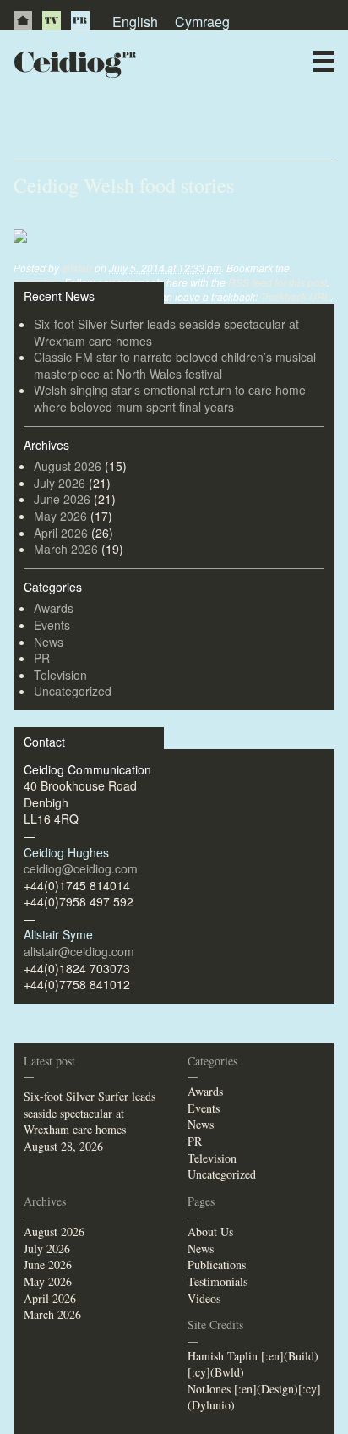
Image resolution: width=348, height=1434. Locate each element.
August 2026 (67, 465)
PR (80, 20)
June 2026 (62, 498)
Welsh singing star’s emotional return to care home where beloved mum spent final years (170, 398)
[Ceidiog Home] (23, 20)
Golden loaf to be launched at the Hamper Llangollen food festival (150, 125)
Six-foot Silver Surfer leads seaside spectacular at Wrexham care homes (166, 332)
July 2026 (59, 482)
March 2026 (66, 548)
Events (52, 624)
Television (60, 674)
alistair (77, 267)
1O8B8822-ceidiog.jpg (81, 218)
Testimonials (217, 1281)
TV (51, 20)
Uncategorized (72, 690)
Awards (53, 607)
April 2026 (61, 532)
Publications (217, 1264)
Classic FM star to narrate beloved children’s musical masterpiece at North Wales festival (175, 365)
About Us (210, 1231)
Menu (323, 61)
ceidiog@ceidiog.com (81, 868)
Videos (204, 1298)
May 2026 (60, 515)
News (48, 641)
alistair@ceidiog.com (79, 951)
